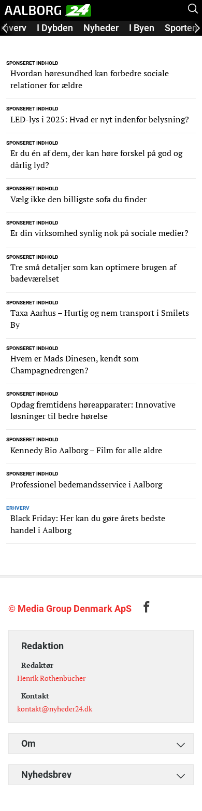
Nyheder (101, 27)
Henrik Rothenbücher (51, 678)
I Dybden (55, 27)
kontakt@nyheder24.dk (54, 709)
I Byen (141, 27)
